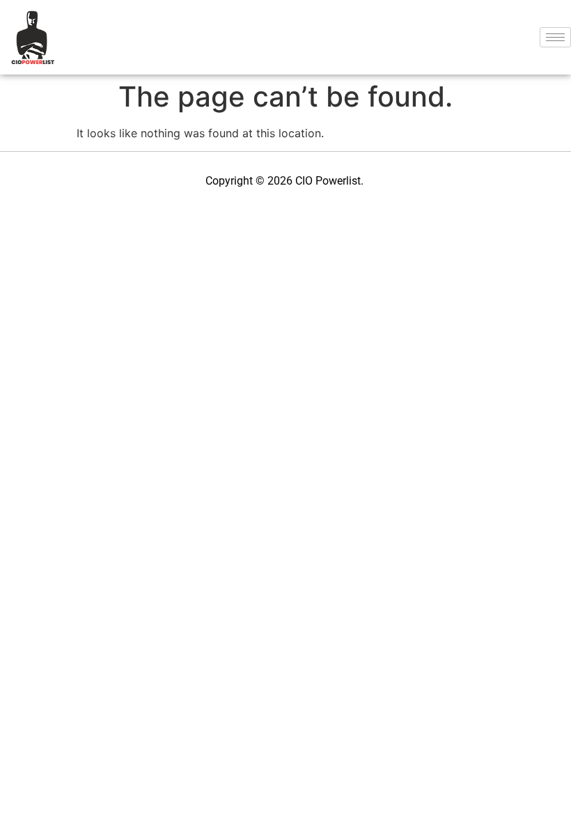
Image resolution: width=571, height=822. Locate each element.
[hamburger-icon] (555, 37)
